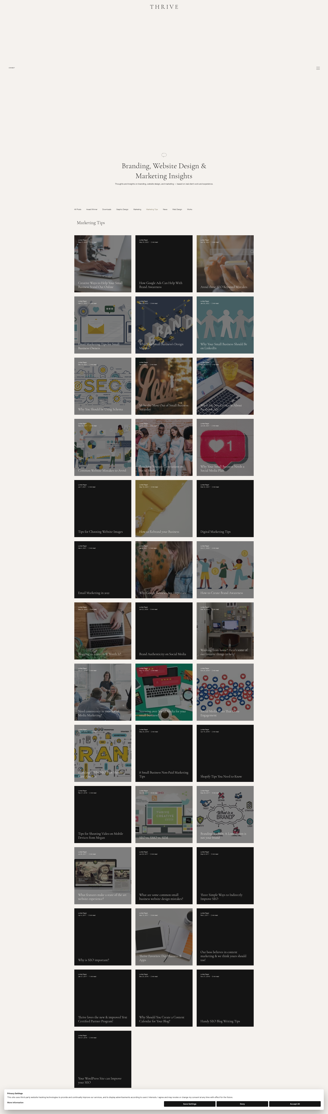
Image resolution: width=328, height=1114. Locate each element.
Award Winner (91, 209)
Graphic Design (122, 209)
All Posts (77, 209)
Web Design (177, 209)
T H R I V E (164, 6)
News (165, 209)
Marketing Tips (152, 209)
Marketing (137, 209)
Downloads (106, 209)
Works (189, 209)
